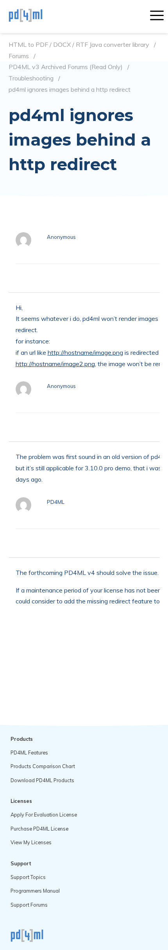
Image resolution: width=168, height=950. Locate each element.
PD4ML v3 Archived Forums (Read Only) (66, 67)
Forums (19, 56)
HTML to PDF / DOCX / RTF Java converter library (79, 44)
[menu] (157, 16)
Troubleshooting (31, 78)
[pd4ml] (34, 16)
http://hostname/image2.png (55, 364)
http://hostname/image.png (85, 352)
